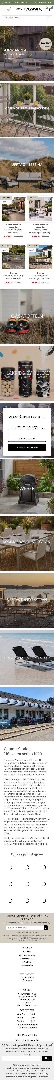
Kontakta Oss (27, 958)
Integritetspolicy (27, 955)
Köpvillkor (27, 962)
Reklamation (27, 965)
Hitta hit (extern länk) (27, 1005)
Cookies (27, 951)
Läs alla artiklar (27, 977)
